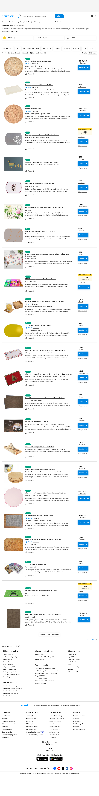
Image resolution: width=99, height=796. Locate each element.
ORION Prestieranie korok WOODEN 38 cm (38, 61)
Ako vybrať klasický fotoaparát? (44, 657)
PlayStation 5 (72, 662)
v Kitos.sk (80, 326)
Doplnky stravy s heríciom (10, 672)
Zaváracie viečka (8, 665)
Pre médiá (5, 727)
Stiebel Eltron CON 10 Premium (44, 681)
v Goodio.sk (81, 137)
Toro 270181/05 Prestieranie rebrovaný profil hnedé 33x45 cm (44, 398)
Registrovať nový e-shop (57, 719)
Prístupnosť (5, 738)
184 (93, 640)
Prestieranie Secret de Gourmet (12, 688)
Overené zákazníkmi (79, 716)
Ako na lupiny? (39, 660)
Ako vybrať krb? (40, 654)
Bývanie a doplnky (14, 22)
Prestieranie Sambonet (10, 691)
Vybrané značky (9, 682)
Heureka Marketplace (56, 724)
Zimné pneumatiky (73, 667)
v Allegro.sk (81, 421)
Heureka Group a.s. (40, 774)
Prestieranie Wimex (9, 696)
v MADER (80, 302)
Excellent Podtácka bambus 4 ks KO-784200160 (40, 469)
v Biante (80, 254)
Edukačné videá (54, 735)
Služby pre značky (55, 727)
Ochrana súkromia (31, 729)
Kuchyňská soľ (7, 660)
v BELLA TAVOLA (83, 373)
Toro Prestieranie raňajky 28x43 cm (36, 564)
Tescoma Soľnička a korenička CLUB (46, 668)
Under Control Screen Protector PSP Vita (47, 673)
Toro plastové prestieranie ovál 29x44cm (38, 325)
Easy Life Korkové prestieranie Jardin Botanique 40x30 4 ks (44, 208)
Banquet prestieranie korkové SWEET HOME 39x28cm (42, 135)
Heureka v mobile (31, 719)
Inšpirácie (76, 727)
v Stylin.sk (81, 159)
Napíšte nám (49, 744)
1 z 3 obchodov (82, 282)
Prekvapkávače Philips (9, 670)
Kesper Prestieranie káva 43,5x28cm (36, 422)
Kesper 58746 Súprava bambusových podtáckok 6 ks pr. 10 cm (44, 302)
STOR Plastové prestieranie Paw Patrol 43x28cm (40, 279)
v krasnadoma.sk (82, 207)
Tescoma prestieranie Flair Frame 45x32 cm (39, 85)
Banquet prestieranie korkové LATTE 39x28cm (40, 231)
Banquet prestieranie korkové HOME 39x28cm (40, 184)
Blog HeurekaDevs (7, 732)
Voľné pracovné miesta (9, 724)
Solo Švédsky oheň (41, 678)
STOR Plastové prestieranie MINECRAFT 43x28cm (41, 591)
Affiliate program (54, 732)
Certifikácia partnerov (79, 724)
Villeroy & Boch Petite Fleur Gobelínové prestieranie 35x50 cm (45, 350)
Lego (69, 665)
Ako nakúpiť (29, 716)
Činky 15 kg (6, 677)
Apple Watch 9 (72, 657)
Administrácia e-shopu (56, 716)
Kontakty (5, 719)
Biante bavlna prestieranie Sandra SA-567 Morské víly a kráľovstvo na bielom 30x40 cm (47, 255)
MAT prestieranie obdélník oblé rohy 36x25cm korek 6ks (43, 539)
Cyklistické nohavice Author (11, 675)
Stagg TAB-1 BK (40, 676)
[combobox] (36, 16)
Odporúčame (72, 651)
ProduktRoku (77, 721)
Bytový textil (23, 22)
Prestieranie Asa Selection (11, 693)
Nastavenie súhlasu (32, 727)
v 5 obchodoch (82, 63)
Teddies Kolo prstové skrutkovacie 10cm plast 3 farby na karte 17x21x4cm (49, 671)
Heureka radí (29, 721)
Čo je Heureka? (6, 716)
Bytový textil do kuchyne (34, 22)
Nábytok (70, 670)
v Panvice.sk (81, 468)
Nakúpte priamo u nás (32, 724)
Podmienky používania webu (70, 774)
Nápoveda (53, 738)
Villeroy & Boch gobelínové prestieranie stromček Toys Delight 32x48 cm (48, 374)
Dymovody (6, 662)
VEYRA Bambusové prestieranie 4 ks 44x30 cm (39, 447)
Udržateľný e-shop (79, 729)
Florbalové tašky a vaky (10, 657)
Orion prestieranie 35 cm (33, 109)
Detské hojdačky (8, 654)
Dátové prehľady (55, 729)
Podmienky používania (8, 721)
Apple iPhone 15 (72, 654)
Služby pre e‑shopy (55, 721)
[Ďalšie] (96, 640)
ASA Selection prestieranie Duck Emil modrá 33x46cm (42, 162)
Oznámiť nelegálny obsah (9, 735)
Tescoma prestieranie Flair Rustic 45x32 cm (39, 516)
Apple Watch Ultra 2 (74, 660)
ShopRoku (76, 719)
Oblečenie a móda (73, 672)
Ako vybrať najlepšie (42, 651)
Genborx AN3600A (40, 683)
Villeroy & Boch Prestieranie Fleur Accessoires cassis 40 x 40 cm (45, 493)
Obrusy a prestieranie (48, 22)
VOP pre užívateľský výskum (34, 735)
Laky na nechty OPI (9, 667)
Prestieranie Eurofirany (10, 686)
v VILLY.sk (80, 349)
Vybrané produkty (42, 665)
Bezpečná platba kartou (33, 732)
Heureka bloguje (7, 729)
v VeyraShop (81, 445)
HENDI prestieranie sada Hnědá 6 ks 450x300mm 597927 (43, 615)
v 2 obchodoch (82, 87)
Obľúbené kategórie (10, 651)
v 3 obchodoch (82, 111)
